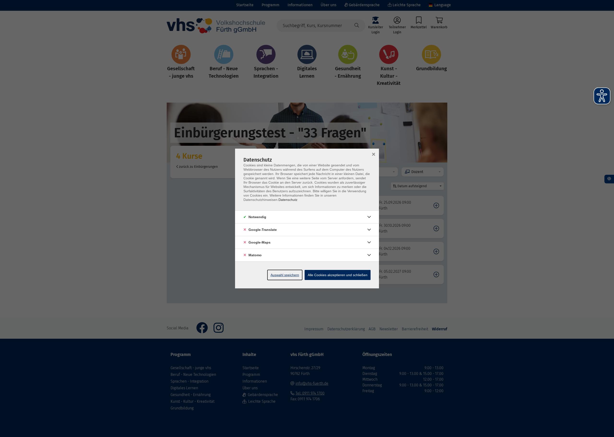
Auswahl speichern (285, 275)
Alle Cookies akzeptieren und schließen (337, 275)
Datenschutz (287, 200)
